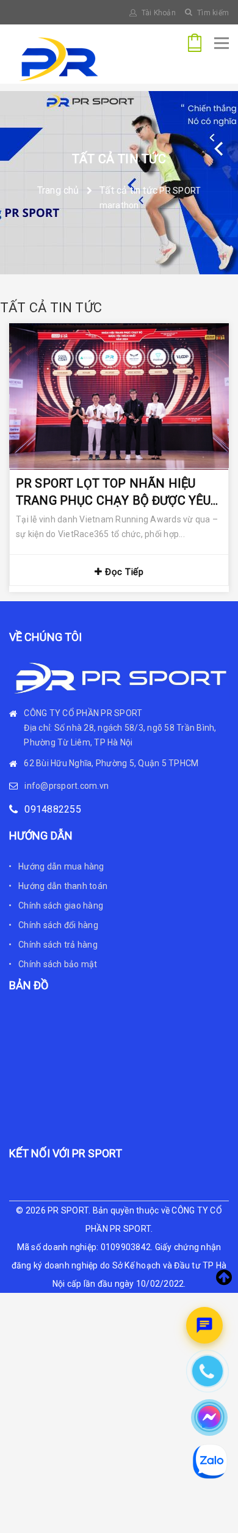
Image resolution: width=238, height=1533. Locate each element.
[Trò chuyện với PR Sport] (204, 1325)
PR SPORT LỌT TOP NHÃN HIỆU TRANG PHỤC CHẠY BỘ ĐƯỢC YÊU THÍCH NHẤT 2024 (113, 493)
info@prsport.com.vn (66, 786)
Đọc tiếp (123, 571)
